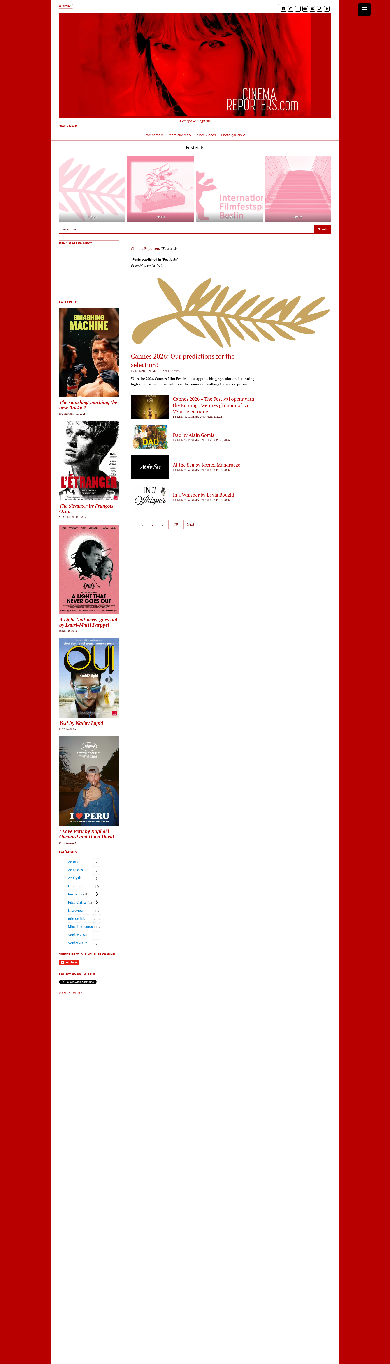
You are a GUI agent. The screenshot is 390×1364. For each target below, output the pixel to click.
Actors (73, 861)
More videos (206, 135)
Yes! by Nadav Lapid (81, 723)
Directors (75, 885)
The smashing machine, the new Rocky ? (88, 405)
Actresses (75, 869)
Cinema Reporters (145, 248)
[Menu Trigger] (364, 9)
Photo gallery (231, 135)
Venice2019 (77, 942)
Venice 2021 (78, 934)
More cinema (178, 135)
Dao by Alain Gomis (193, 435)
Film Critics (77, 902)
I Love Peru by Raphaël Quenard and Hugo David (86, 833)
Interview (76, 910)
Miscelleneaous (80, 926)
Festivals (75, 894)
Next (190, 524)
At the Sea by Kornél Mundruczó (207, 465)
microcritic (76, 918)
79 (176, 524)
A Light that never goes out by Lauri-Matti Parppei (88, 622)
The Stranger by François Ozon (86, 508)
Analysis (75, 877)
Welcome (153, 135)
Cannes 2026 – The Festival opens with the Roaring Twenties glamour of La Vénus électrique (213, 405)
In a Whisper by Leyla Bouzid (203, 495)
